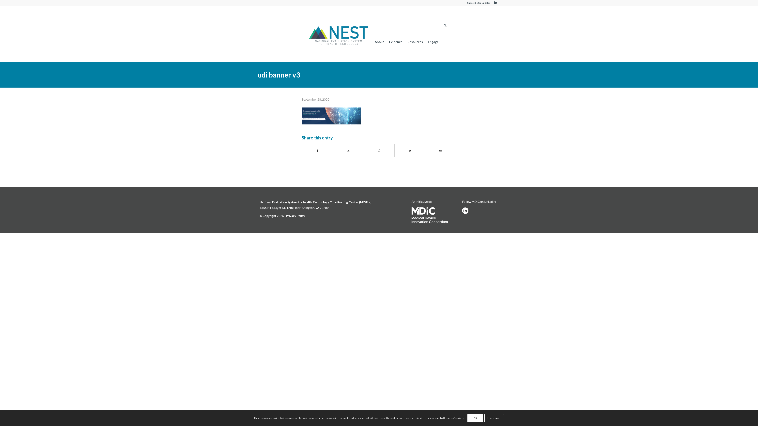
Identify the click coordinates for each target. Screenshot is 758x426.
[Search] (445, 41)
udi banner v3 (279, 74)
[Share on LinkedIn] (410, 150)
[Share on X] (348, 150)
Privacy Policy (295, 216)
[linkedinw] (465, 210)
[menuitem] (379, 41)
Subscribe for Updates (478, 3)
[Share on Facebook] (317, 150)
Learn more (494, 418)
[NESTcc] (338, 36)
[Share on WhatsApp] (379, 150)
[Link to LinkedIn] (495, 3)
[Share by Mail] (440, 150)
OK (475, 418)
